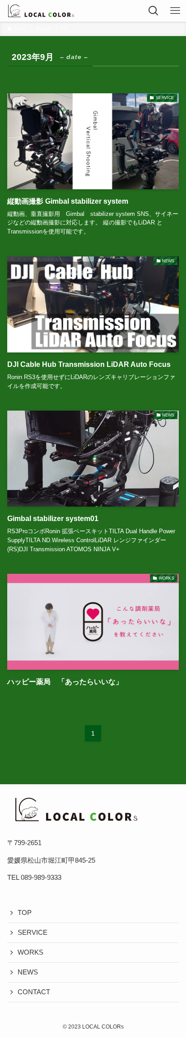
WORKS (30, 952)
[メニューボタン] (175, 11)
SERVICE (32, 932)
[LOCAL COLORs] (40, 11)
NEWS (28, 972)
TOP (25, 912)
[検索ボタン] (153, 11)
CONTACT (34, 992)
